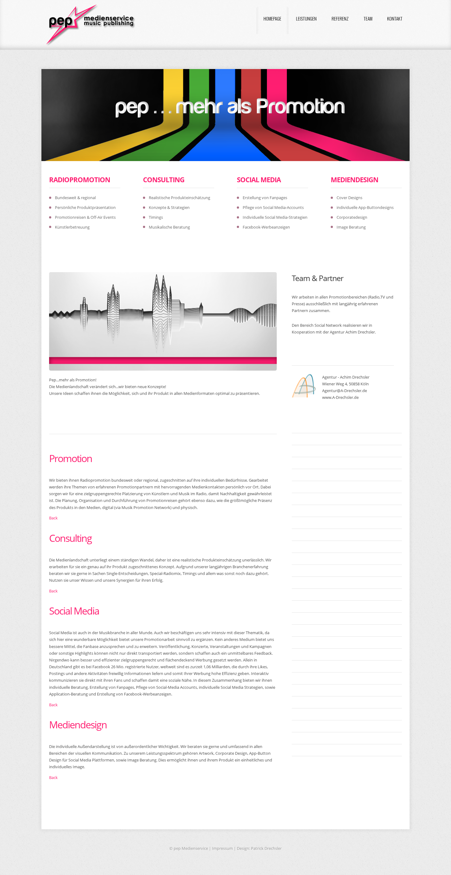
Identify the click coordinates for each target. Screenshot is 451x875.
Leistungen (306, 18)
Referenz (340, 18)
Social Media (259, 179)
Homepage (272, 18)
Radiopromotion (79, 179)
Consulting (163, 179)
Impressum (222, 848)
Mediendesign (354, 179)
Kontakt (395, 18)
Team (368, 18)
